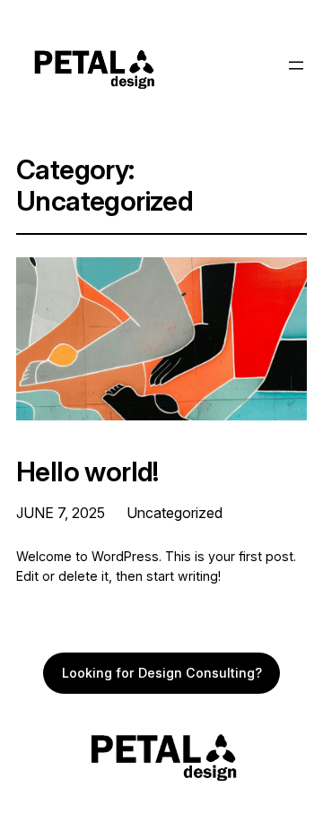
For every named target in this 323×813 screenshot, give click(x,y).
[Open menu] (296, 65)
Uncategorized (175, 513)
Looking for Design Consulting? (162, 672)
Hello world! (87, 472)
